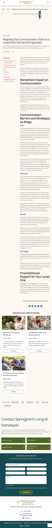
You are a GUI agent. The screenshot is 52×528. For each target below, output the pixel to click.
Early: (5, 69)
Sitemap (21, 526)
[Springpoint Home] (26, 3)
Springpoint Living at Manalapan (29, 283)
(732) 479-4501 (27, 511)
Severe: (6, 74)
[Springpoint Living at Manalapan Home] (26, 504)
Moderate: (6, 72)
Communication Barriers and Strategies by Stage (10, 66)
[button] (30, 306)
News (37, 402)
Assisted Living (14, 402)
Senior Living (45, 402)
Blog (13, 51)
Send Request (26, 492)
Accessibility (45, 523)
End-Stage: (7, 77)
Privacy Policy (27, 523)
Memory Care (30, 402)
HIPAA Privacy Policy (36, 523)
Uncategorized (7, 405)
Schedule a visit (30, 287)
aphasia (28, 88)
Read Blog (13, 351)
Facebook (27, 518)
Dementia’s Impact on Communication (9, 61)
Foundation (27, 526)
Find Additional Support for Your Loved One (10, 80)
